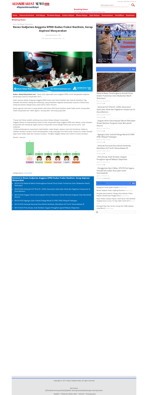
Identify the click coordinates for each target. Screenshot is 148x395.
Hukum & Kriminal (26, 15)
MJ (59, 35)
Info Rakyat (40, 15)
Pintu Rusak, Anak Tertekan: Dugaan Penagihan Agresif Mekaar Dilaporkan (51, 208)
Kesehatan (130, 15)
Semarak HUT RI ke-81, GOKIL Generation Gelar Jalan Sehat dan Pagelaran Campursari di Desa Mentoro (116, 109)
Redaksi (56, 394)
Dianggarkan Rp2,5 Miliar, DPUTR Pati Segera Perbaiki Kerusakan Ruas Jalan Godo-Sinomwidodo (115, 170)
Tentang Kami (91, 394)
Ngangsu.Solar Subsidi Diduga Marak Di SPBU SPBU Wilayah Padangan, (50, 200)
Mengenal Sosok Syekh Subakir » (108, 187)
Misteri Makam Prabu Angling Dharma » (111, 190)
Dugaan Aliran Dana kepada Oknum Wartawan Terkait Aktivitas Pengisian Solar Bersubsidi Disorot (116, 123)
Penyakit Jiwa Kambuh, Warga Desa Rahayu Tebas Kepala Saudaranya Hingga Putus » (115, 194)
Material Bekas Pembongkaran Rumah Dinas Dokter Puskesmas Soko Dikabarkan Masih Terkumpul (115, 95)
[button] (133, 5)
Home (15, 15)
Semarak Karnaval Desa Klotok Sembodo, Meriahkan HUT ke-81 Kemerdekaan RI (54, 204)
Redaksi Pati (107, 178)
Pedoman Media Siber (69, 394)
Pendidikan (119, 15)
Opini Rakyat (94, 15)
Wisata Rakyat (81, 15)
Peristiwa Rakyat (53, 15)
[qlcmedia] (53, 394)
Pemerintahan (107, 15)
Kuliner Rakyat (68, 15)
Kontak (81, 394)
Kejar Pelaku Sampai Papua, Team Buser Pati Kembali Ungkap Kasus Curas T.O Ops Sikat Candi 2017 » (116, 200)
